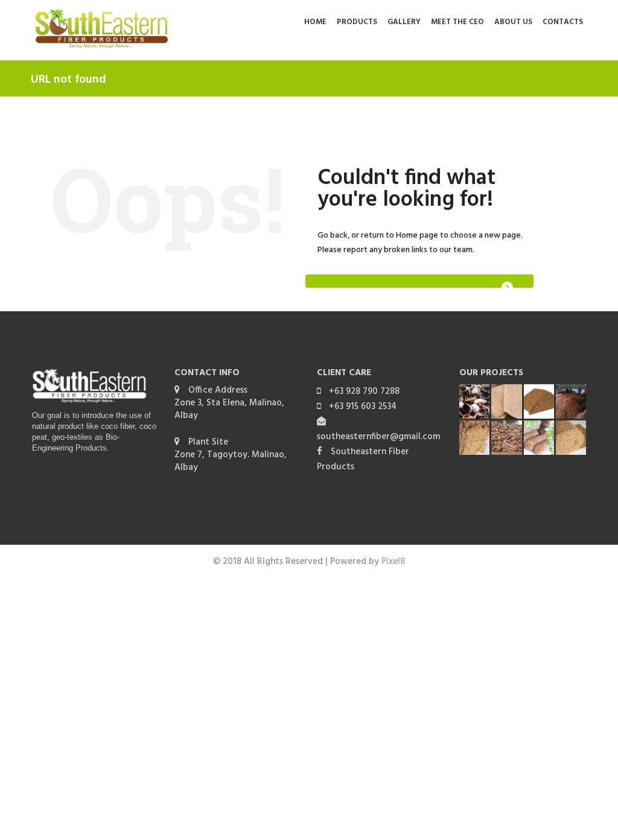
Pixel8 (393, 561)
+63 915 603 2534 (363, 406)
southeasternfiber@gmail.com (378, 436)
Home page (417, 235)
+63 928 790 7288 (364, 391)
